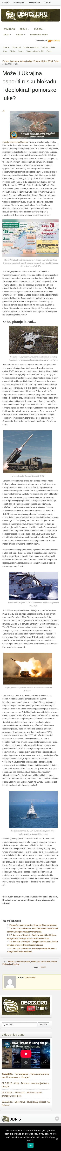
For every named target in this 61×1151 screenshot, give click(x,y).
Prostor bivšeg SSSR (43, 61)
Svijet (18, 35)
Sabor (21, 51)
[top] (57, 1118)
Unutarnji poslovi (31, 47)
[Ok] (57, 1138)
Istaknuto (9, 29)
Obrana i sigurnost (32, 17)
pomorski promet (22, 961)
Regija (22, 29)
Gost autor (30, 977)
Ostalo (49, 51)
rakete (33, 961)
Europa (37, 29)
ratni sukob (45, 961)
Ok (30, 1145)
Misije (12, 51)
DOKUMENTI (34, 2)
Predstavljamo (38, 35)
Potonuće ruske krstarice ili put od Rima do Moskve (33, 925)
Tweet (43, 967)
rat (38, 961)
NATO (5, 35)
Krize (5, 51)
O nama (6, 2)
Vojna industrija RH (35, 51)
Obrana (6, 47)
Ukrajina (15, 964)
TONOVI (47, 2)
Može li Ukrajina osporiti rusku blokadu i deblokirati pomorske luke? (29, 85)
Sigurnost (16, 47)
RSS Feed (55, 41)
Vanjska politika (48, 47)
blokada (11, 961)
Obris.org (32, 14)
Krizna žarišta (26, 61)
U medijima (19, 2)
